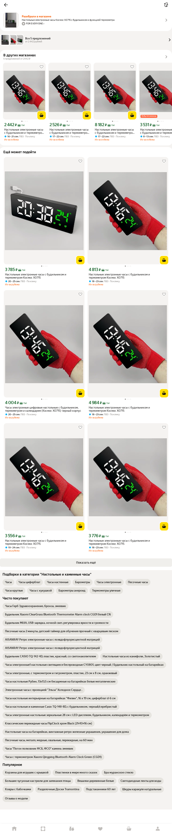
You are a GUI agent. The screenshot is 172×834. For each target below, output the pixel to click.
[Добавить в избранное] (41, 66)
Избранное (100, 829)
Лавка (71, 829)
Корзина (129, 829)
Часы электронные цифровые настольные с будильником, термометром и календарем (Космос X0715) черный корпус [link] (43, 409)
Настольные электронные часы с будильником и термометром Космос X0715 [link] (24, 131)
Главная (14, 829)
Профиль (157, 829)
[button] (5, 4)
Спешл (43, 829)
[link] (8, 582)
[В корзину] (41, 115)
